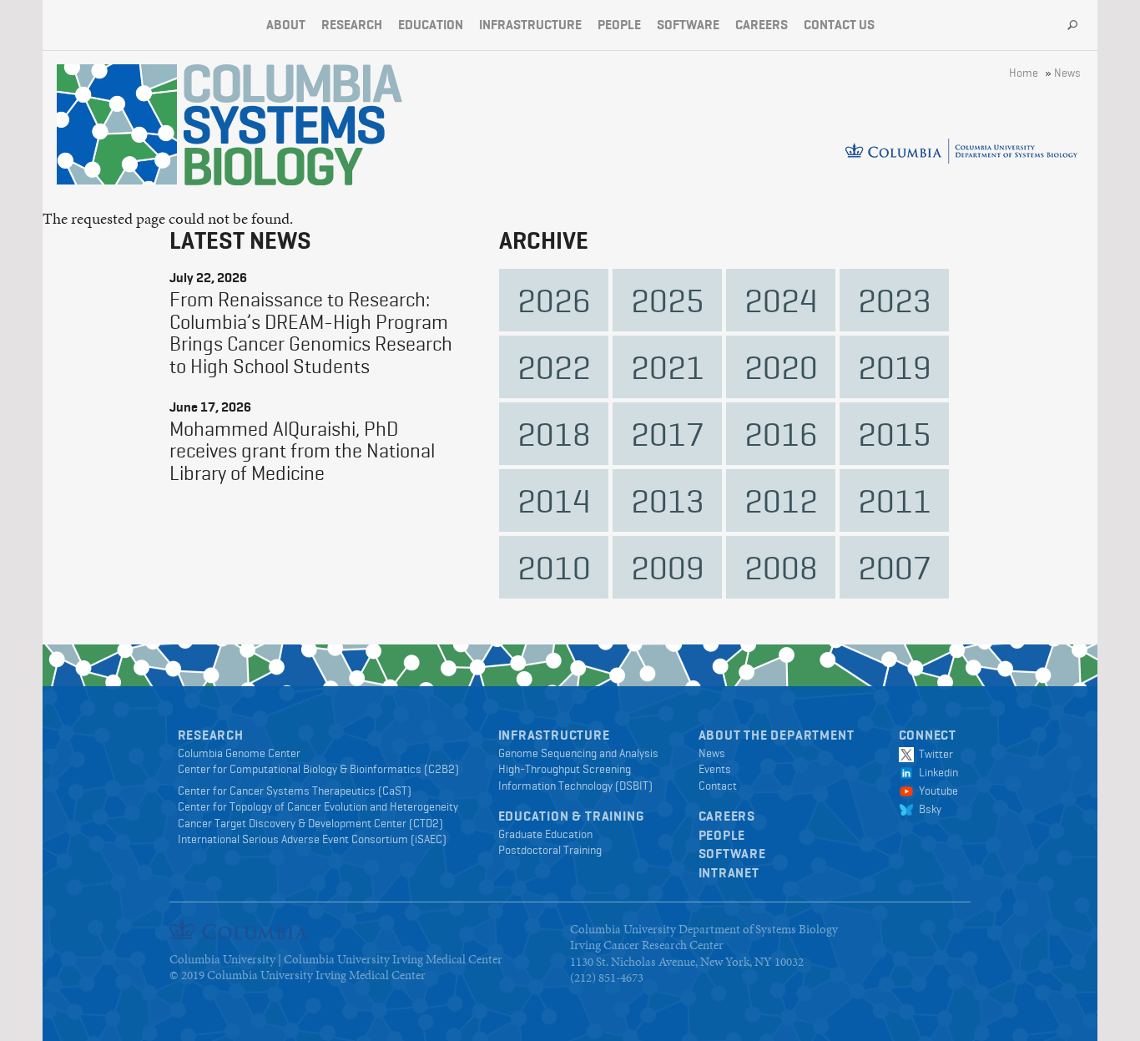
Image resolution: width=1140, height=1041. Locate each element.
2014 (554, 500)
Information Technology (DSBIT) (575, 785)
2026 (554, 300)
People (619, 25)
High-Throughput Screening (564, 769)
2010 (554, 567)
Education (430, 25)
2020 (781, 366)
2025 (667, 300)
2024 (781, 300)
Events (715, 769)
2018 (554, 433)
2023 (894, 300)
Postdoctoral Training (550, 850)
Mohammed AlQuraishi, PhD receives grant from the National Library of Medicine (302, 451)
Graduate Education (545, 834)
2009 (667, 567)
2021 (667, 366)
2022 (554, 366)
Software (688, 25)
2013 (667, 500)
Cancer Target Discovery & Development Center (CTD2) (310, 823)
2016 (781, 433)
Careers (761, 25)
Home (1023, 72)
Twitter (933, 754)
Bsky (927, 809)
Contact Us (839, 25)
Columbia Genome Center (239, 753)
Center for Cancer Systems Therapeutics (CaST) (294, 790)
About (285, 25)
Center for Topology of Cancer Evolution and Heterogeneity (318, 806)
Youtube (936, 790)
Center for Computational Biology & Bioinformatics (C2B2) (318, 769)
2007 (894, 567)
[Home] (293, 124)
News (1067, 72)
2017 (667, 433)
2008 (781, 567)
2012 (781, 500)
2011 (894, 500)
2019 (894, 366)
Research (351, 25)
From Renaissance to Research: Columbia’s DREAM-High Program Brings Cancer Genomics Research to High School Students (310, 332)
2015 (894, 433)
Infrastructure (530, 25)
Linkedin (936, 772)
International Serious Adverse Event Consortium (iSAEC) (312, 839)
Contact (718, 785)
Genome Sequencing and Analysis (578, 753)
